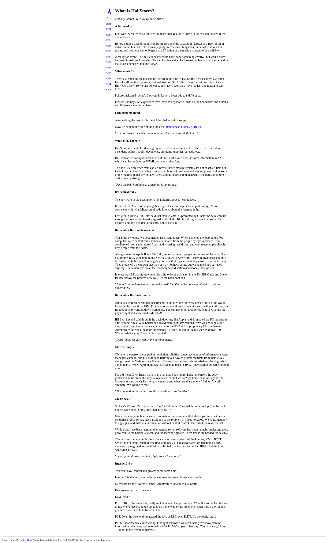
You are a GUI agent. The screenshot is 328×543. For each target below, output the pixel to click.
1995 (108, 34)
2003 (108, 78)
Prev (108, 18)
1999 (108, 56)
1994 (108, 29)
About (108, 89)
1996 (108, 40)
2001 (108, 67)
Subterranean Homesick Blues (183, 126)
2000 (108, 62)
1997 (108, 45)
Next (108, 23)
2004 (108, 84)
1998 (108, 51)
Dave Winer (33, 539)
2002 (108, 73)
